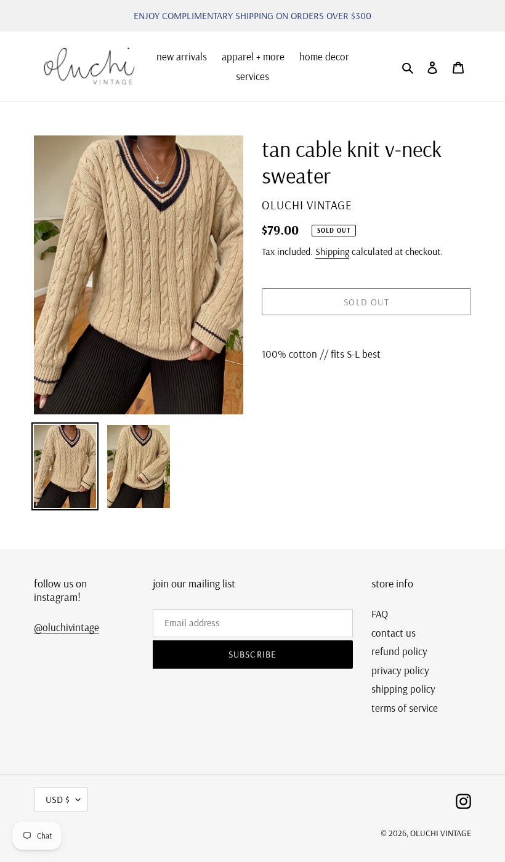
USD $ (58, 799)
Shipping (332, 251)
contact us (393, 632)
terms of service (404, 707)
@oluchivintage (66, 627)
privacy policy (400, 670)
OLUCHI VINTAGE (440, 833)
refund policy (399, 651)
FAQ (379, 613)
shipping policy (403, 688)
